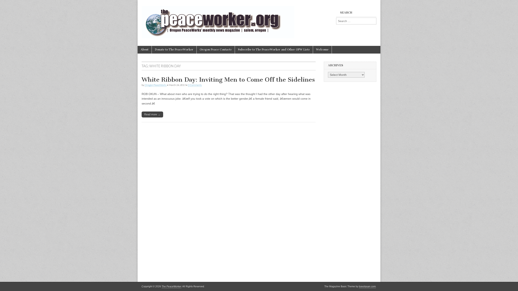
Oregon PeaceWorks (156, 84)
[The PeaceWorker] (218, 20)
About (145, 49)
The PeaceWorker (171, 286)
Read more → (152, 114)
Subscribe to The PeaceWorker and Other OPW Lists (274, 49)
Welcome (322, 49)
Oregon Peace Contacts (216, 49)
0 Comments (195, 84)
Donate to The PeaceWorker (174, 49)
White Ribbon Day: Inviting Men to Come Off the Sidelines (228, 79)
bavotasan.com (367, 286)
